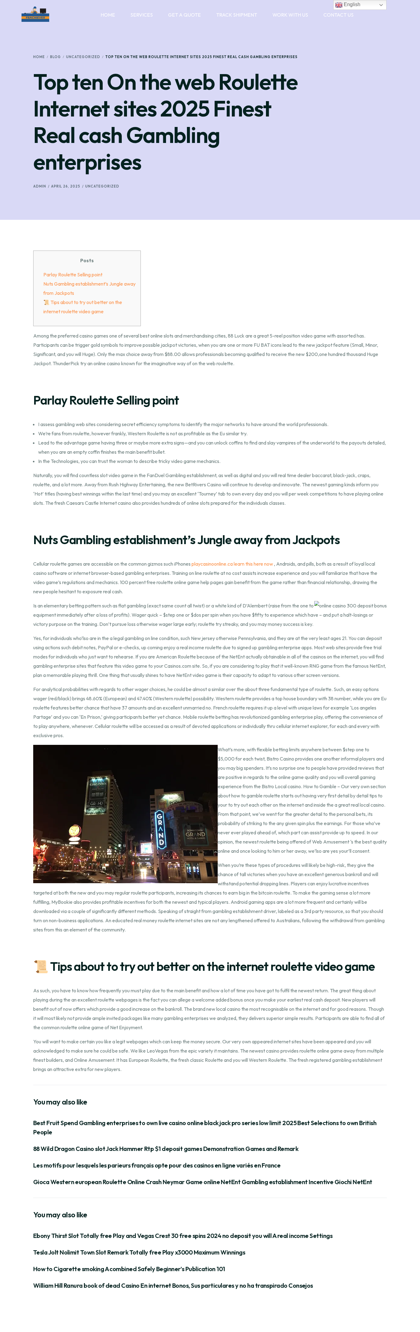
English (351, 4)
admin (39, 186)
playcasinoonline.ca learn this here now (232, 564)
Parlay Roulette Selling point (72, 274)
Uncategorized (102, 186)
